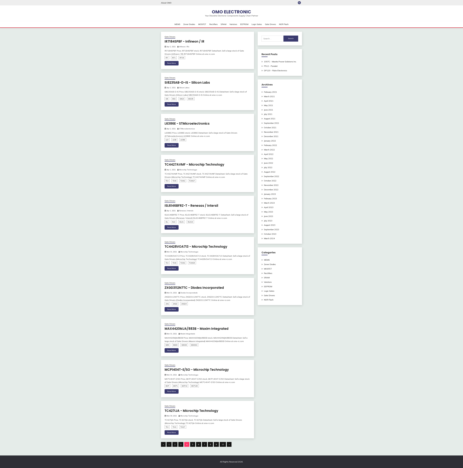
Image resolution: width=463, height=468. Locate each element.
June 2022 (268, 163)
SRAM (223, 24)
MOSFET (202, 24)
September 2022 (271, 176)
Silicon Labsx (184, 88)
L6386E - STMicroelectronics (187, 123)
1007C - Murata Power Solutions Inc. (280, 61)
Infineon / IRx (184, 47)
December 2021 (271, 136)
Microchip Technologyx (188, 170)
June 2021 (268, 110)
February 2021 (270, 92)
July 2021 (268, 114)
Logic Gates (257, 24)
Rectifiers (213, 24)
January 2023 (270, 194)
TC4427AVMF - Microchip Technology (194, 164)
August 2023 (269, 225)
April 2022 (268, 154)
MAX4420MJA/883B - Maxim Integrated (196, 329)
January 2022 (270, 141)
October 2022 (270, 180)
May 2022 (268, 158)
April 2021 (268, 101)
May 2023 (268, 212)
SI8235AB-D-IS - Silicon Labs (187, 82)
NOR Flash (284, 24)
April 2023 (268, 207)
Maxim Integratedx (187, 334)
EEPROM (244, 24)
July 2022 (268, 167)
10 (223, 444)
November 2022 (271, 185)
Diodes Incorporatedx (188, 293)
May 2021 (268, 105)
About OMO (166, 3)
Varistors (233, 24)
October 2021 (270, 127)
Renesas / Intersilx (186, 211)
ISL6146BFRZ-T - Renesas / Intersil (191, 205)
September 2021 (271, 123)
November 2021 (271, 132)
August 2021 (269, 118)
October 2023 (270, 234)
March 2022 (269, 149)
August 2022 (269, 172)
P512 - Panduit (271, 66)
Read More (171, 63)
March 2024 (269, 238)
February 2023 (270, 198)
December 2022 (271, 189)
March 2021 (269, 96)
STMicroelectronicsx (187, 129)
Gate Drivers (270, 24)
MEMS (177, 24)
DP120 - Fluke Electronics (275, 70)
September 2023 (271, 229)
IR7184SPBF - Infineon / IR (184, 41)
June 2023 (268, 216)
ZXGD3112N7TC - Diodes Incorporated (194, 288)
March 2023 (269, 203)
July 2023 (268, 220)
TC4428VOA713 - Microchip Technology (196, 246)
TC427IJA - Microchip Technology (191, 411)
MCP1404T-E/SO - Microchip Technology (197, 369)
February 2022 (270, 145)
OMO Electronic (231, 12)
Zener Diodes (189, 24)
